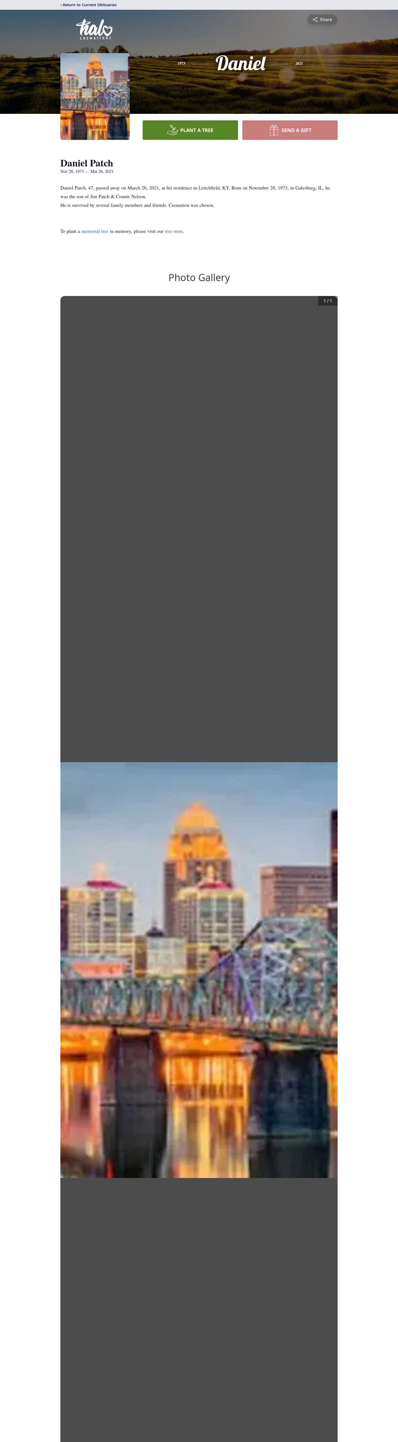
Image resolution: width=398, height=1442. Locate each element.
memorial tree (95, 231)
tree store (174, 231)
